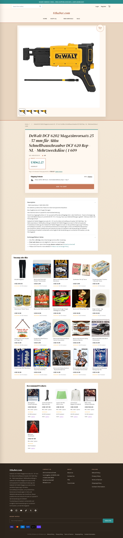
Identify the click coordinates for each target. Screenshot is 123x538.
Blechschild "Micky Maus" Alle (81, 309)
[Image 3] (36, 112)
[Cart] (109, 6)
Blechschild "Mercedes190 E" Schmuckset (100, 339)
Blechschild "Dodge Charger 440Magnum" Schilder (60, 309)
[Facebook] (11, 510)
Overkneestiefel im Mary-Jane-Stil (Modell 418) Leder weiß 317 (47, 403)
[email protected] (69, 244)
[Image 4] (43, 112)
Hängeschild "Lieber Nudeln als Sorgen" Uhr (21, 339)
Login (97, 6)
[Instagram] (16, 510)
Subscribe (108, 520)
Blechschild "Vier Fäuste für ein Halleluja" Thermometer (80, 368)
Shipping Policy (96, 483)
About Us (70, 473)
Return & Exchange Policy (60, 246)
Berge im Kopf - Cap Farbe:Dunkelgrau (98, 309)
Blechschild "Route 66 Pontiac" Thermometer (40, 280)
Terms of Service (97, 480)
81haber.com (61, 13)
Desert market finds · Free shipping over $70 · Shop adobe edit (61, 2)
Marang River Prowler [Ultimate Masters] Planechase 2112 (32, 403)
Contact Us (70, 476)
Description (31, 202)
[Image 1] (22, 112)
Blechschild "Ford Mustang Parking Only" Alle (100, 368)
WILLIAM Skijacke (19, 279)
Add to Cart (61, 186)
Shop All (53, 18)
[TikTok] (26, 510)
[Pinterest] (35, 510)
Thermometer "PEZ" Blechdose (22, 368)
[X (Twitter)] (31, 510)
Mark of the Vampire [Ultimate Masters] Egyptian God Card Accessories (89, 403)
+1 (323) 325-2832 (48, 477)
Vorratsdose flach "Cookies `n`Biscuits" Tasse (100, 280)
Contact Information (98, 487)
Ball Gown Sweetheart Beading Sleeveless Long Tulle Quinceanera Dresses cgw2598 (33, 435)
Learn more (58, 171)
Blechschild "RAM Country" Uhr (42, 309)
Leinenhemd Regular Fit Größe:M (76, 403)
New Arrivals (68, 18)
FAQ (68, 480)
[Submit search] (40, 6)
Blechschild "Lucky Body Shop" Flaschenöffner (40, 368)
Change (90, 176)
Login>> (33, 416)
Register (103, 6)
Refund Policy (96, 473)
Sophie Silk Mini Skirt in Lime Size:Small (60, 403)
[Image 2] (29, 112)
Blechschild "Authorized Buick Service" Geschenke (61, 339)
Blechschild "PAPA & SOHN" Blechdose (60, 280)
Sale (78, 18)
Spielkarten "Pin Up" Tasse (80, 279)
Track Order (71, 483)
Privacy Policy (96, 476)
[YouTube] (21, 510)
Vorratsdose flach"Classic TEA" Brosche (41, 339)
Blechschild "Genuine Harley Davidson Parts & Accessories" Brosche (80, 339)
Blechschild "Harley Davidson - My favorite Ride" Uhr (61, 368)
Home (45, 18)
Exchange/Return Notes (35, 237)
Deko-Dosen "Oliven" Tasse (21, 309)
